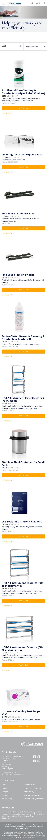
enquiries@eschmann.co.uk (13, 775)
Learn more (6, 113)
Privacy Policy (29, 785)
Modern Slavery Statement (34, 798)
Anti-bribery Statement (32, 795)
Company (5, 792)
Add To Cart (23, 108)
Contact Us (6, 788)
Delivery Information (9, 795)
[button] (3, 3)
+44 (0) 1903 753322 (9, 773)
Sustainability (29, 792)
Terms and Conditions (32, 788)
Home (4, 785)
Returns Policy (7, 798)
